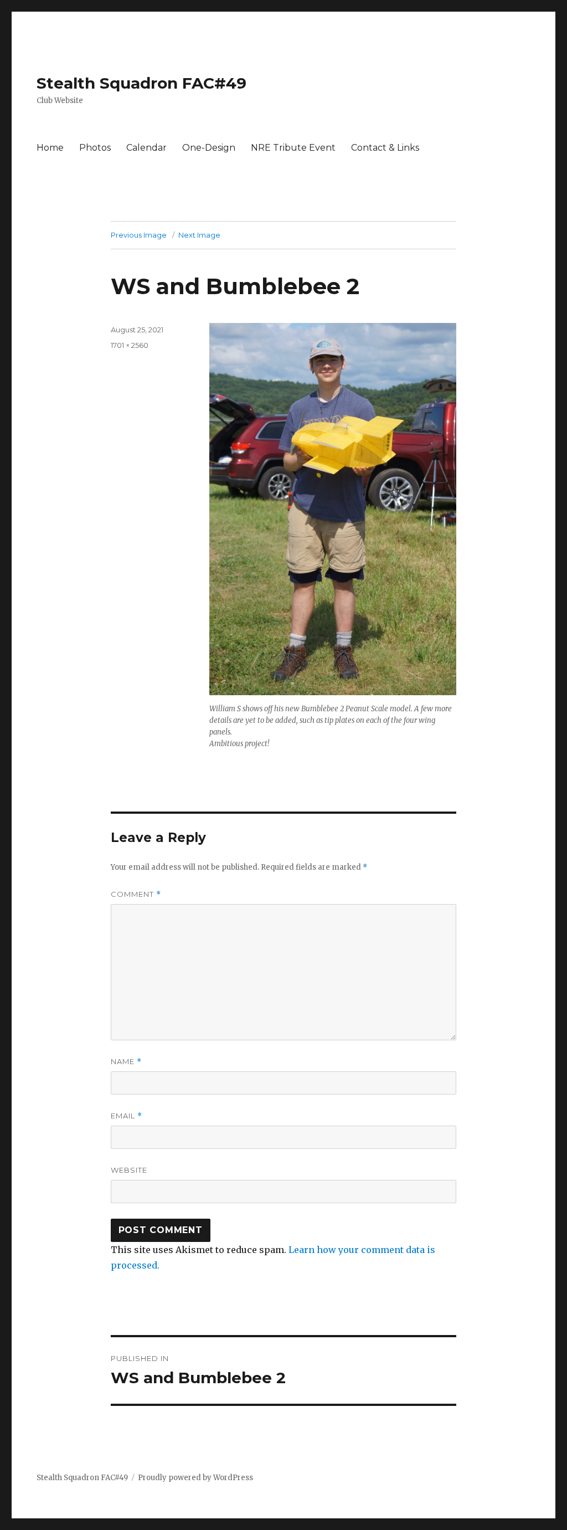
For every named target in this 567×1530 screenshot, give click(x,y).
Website (129, 1170)
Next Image (199, 234)
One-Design (208, 147)
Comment (136, 894)
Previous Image (139, 234)
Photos (95, 147)
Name (126, 1061)
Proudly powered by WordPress (195, 1477)
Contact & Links (385, 147)
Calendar (146, 147)
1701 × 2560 (129, 345)
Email (126, 1116)
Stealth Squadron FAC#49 (141, 83)
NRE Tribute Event (293, 147)
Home (50, 147)
